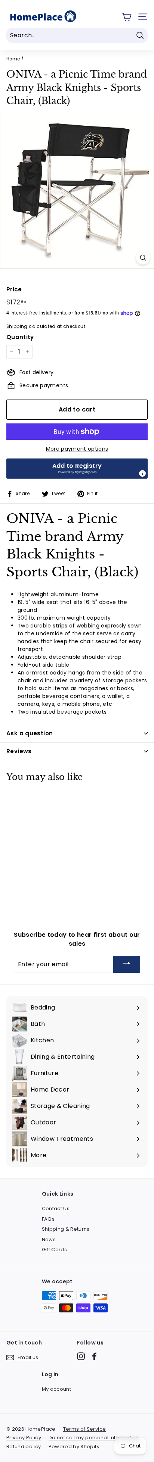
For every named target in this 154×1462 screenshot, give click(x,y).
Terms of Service (84, 1429)
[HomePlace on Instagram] (81, 1356)
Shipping (17, 326)
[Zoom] (143, 257)
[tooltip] (142, 473)
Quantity (20, 337)
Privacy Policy (23, 1437)
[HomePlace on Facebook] (94, 1356)
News (49, 1239)
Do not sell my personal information (94, 1437)
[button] (77, 468)
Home (13, 59)
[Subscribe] (126, 964)
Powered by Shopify (74, 1446)
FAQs (48, 1218)
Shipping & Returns (66, 1229)
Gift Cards (54, 1249)
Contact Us (56, 1208)
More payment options (77, 449)
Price (14, 289)
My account (56, 1389)
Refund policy (23, 1446)
